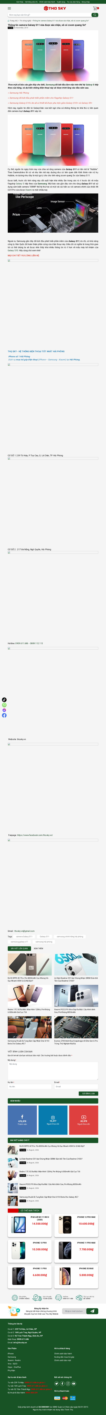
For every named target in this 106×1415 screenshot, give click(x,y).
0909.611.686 (23, 1339)
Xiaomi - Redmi (14, 1360)
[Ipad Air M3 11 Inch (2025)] (18, 1225)
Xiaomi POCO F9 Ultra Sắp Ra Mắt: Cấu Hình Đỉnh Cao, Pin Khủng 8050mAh (50, 1184)
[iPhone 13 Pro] (18, 1250)
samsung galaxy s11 (19, 942)
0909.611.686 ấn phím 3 (41, 1389)
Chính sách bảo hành (47, 2)
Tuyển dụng (61, 2)
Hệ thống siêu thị (31, 2)
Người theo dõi (53, 1122)
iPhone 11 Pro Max (86, 1243)
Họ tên (11, 1082)
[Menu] (9, 8)
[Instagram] (68, 1383)
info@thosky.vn (20, 1343)
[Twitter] (56, 1383)
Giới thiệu (19, 2)
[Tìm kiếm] (95, 15)
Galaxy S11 (44, 937)
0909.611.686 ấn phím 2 (37, 1386)
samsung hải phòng (44, 942)
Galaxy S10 (13, 250)
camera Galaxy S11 (24, 937)
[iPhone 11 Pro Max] (65, 1250)
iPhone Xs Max (86, 1268)
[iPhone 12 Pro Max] (65, 1225)
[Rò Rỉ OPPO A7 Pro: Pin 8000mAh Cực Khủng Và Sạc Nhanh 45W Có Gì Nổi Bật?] (30, 964)
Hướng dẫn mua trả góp (64, 1357)
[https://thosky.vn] (55, 8)
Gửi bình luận (88, 1094)
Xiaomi (28, 190)
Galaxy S (90, 84)
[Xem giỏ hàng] (95, 8)
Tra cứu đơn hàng (73, 2)
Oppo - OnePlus (14, 1367)
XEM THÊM (38, 948)
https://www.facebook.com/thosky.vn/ (35, 835)
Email (57, 1082)
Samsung (50, 84)
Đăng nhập (86, 2)
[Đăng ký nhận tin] (92, 1311)
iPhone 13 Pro (40, 1243)
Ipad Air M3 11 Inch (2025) (40, 1218)
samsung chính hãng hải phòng (70, 937)
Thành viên (22, 1122)
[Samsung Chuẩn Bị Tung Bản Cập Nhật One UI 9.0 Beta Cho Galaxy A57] (30, 1027)
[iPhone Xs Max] (65, 1276)
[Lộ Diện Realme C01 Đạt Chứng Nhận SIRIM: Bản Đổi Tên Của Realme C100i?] (76, 964)
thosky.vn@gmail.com (24, 931)
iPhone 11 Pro (40, 1268)
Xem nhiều (15, 1101)
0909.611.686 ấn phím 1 (35, 1383)
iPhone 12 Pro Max (86, 1217)
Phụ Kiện (11, 1370)
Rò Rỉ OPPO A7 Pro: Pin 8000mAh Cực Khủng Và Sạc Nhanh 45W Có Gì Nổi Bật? (52, 1146)
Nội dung (12, 1060)
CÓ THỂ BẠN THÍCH (30, 1210)
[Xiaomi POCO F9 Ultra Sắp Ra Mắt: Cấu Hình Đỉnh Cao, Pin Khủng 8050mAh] (76, 996)
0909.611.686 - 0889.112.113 (29, 643)
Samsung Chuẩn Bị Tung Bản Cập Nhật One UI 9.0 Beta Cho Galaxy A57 (49, 1197)
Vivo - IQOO (12, 1364)
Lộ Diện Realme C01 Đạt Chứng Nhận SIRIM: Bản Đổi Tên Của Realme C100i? (51, 1159)
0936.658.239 (31, 1393)
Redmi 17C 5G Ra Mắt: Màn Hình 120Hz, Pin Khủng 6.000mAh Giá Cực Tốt (50, 1172)
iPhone (11, 1354)
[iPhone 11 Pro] (18, 1276)
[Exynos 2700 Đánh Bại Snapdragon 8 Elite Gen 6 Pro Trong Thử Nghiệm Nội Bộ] (76, 1027)
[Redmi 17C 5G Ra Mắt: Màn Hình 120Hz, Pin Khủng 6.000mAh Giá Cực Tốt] (30, 996)
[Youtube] (73, 1383)
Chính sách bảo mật (62, 1360)
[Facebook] (62, 1383)
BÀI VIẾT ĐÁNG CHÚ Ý (19, 1140)
